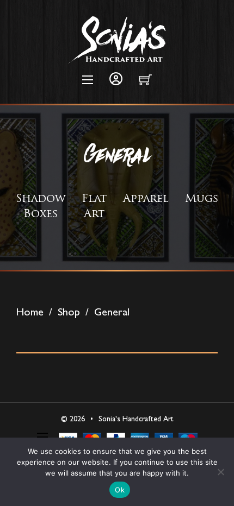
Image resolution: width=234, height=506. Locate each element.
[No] (220, 471)
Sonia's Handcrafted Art (136, 418)
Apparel (146, 198)
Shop (69, 311)
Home (30, 311)
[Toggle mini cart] (145, 79)
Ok (120, 489)
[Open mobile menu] (87, 79)
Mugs (201, 198)
